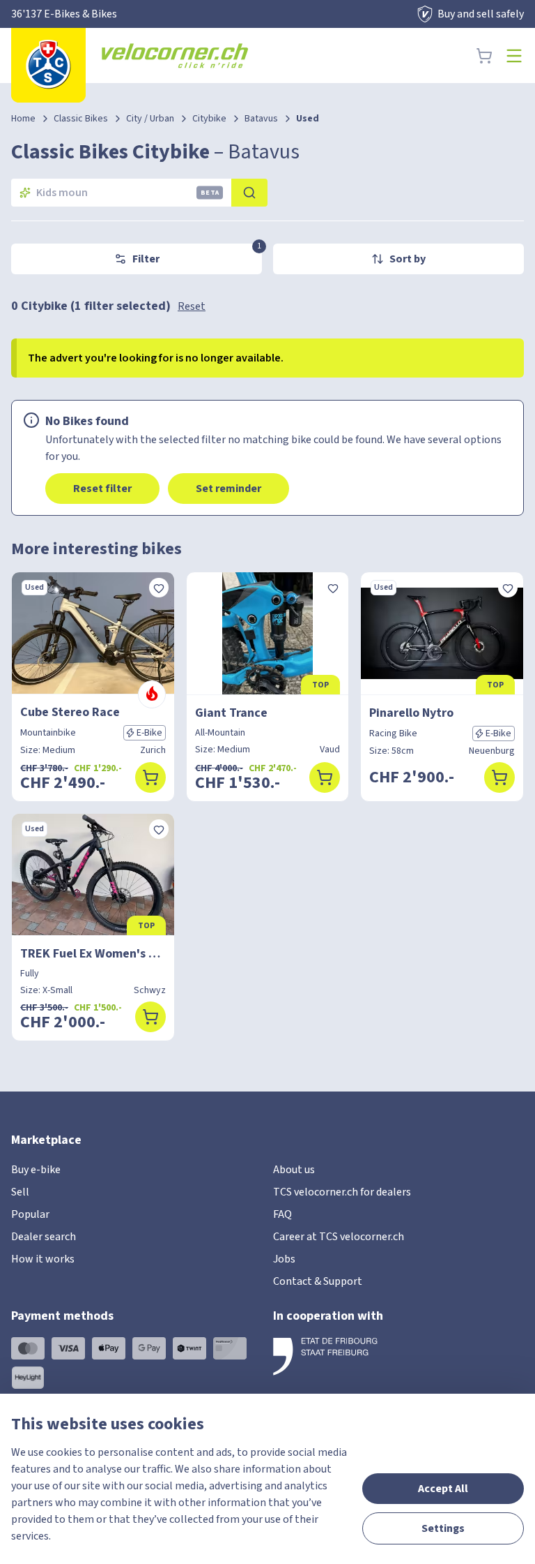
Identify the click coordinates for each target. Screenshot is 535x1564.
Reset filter (102, 488)
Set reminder (228, 488)
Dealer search (43, 1236)
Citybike (209, 119)
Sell (20, 1192)
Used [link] (307, 119)
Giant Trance (231, 713)
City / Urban (150, 119)
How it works (43, 1259)
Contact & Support (317, 1281)
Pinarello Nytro (411, 713)
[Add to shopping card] (150, 777)
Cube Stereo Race (70, 712)
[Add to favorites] (159, 587)
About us (294, 1169)
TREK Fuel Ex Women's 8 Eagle (93, 953)
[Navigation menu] (514, 56)
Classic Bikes (81, 119)
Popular (30, 1214)
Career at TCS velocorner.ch (338, 1236)
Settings (443, 1528)
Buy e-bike (36, 1169)
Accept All (443, 1488)
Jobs (284, 1259)
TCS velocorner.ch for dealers (342, 1192)
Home (23, 119)
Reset (192, 306)
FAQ (282, 1214)
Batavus (261, 119)
